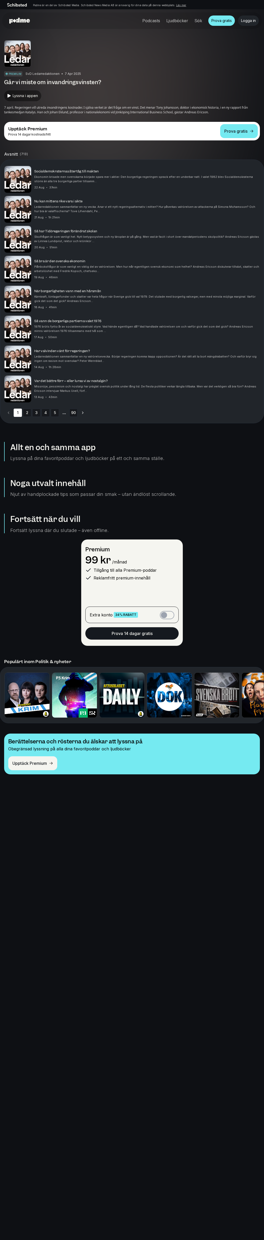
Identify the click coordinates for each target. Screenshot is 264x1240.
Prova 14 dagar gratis (132, 633)
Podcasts (151, 20)
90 (73, 412)
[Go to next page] (83, 413)
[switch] (167, 615)
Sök (198, 20)
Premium (97, 549)
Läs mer (181, 5)
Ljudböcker (177, 20)
